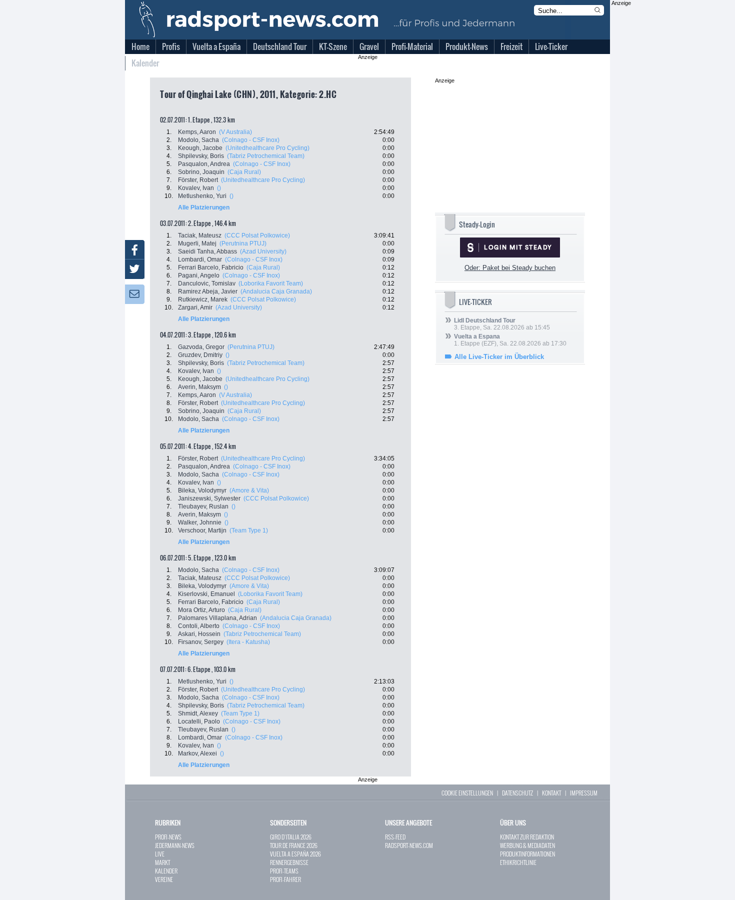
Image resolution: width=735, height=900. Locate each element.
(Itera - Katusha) (248, 642)
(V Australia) (235, 132)
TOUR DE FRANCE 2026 (294, 845)
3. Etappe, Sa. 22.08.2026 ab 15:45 (502, 324)
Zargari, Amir (195, 307)
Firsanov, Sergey (201, 642)
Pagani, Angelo (199, 275)
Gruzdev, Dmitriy (200, 355)
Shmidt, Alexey (198, 713)
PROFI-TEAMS (284, 870)
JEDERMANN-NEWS (174, 845)
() (219, 188)
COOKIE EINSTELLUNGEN (467, 792)
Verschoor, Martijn (202, 530)
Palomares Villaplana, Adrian (217, 618)
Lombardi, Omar (200, 259)
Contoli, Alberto (199, 626)
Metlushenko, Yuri (202, 196)
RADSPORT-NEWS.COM (409, 845)
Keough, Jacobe (200, 148)
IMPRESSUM (584, 792)
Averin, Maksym (199, 387)
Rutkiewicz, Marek (203, 299)
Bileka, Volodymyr (202, 490)
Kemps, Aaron (197, 132)
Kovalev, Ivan (196, 188)
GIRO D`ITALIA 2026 (291, 836)
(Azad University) (263, 251)
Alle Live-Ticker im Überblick (499, 356)
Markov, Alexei (197, 753)
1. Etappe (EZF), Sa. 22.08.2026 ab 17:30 (510, 340)
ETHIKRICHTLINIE (518, 862)
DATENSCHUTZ (517, 792)
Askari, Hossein (199, 634)
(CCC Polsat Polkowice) (257, 235)
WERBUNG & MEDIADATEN (527, 845)
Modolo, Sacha (198, 140)
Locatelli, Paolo (199, 721)
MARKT (162, 862)
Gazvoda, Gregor (201, 347)
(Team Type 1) (249, 530)
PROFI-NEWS (168, 836)
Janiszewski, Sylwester (209, 498)
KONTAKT (551, 792)
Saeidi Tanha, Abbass (207, 251)
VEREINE (164, 879)
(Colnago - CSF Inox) (251, 140)
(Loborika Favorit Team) (270, 283)
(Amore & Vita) (249, 490)
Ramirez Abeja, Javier (208, 291)
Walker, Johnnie (200, 522)
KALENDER (166, 870)
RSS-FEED (395, 836)
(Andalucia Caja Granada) (276, 291)
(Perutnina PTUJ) (243, 243)
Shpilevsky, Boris (201, 156)
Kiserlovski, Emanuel (206, 594)
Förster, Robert (198, 180)
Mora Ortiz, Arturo (201, 610)
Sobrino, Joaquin (201, 172)
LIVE (159, 854)
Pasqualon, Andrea (204, 164)
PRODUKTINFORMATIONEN (527, 854)
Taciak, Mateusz (200, 235)
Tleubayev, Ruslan (203, 506)
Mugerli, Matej (197, 243)
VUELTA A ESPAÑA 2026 (295, 854)
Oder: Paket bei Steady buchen (510, 268)
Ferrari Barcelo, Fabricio (211, 267)
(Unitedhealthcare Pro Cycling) (268, 148)
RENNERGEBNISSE (289, 862)
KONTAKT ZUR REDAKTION (527, 836)
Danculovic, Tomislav (207, 283)
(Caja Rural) (244, 172)
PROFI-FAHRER (285, 879)
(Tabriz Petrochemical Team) (265, 156)
